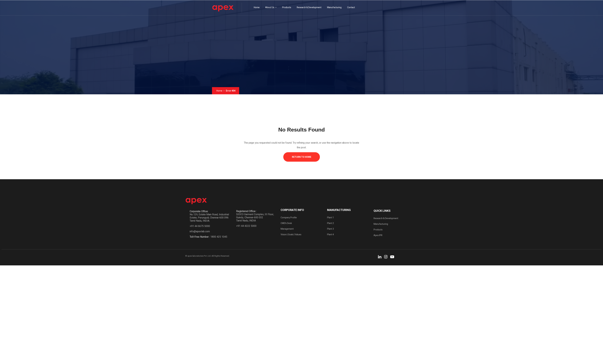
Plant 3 (330, 229)
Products (286, 7)
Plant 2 (330, 223)
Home (257, 7)
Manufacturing (334, 7)
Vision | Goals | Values (291, 234)
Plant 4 (330, 234)
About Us (269, 7)
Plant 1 (330, 217)
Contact (351, 7)
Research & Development (309, 7)
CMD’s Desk (286, 223)
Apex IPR (378, 235)
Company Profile (289, 217)
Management (287, 229)
